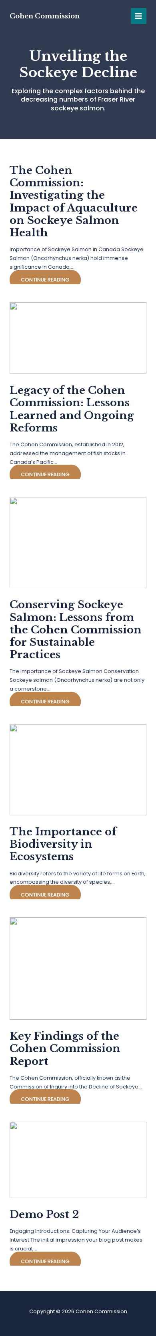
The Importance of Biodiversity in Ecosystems (63, 844)
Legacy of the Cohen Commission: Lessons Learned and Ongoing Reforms (72, 409)
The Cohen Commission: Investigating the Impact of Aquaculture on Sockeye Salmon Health (74, 201)
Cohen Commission (45, 16)
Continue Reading (45, 279)
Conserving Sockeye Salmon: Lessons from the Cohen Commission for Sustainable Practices (76, 629)
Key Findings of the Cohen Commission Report (65, 1048)
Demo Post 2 (44, 1214)
